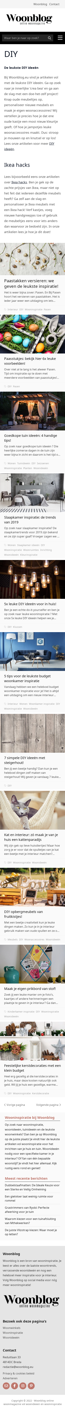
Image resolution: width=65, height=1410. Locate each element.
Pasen (47, 309)
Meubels (13, 939)
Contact (54, 4)
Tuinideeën (23, 463)
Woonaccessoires (34, 939)
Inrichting (46, 550)
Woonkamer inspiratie (42, 703)
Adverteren (10, 1378)
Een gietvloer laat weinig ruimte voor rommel (29, 1198)
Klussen (17, 626)
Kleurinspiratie (28, 554)
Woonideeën (40, 468)
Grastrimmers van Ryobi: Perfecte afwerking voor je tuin (27, 1210)
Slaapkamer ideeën (28, 545)
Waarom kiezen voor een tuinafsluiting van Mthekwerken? (30, 1221)
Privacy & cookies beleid (18, 1373)
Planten (27, 468)
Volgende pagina (47, 1105)
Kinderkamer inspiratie (21, 1011)
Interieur (13, 309)
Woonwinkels (11, 1328)
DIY (21, 309)
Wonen (12, 463)
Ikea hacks (19, 182)
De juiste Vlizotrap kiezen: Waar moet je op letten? (31, 1232)
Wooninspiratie (33, 309)
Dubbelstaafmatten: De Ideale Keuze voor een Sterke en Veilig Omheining (32, 1187)
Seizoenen (43, 463)
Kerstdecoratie (40, 1093)
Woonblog (40, 4)
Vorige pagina (15, 1105)
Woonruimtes (31, 550)
